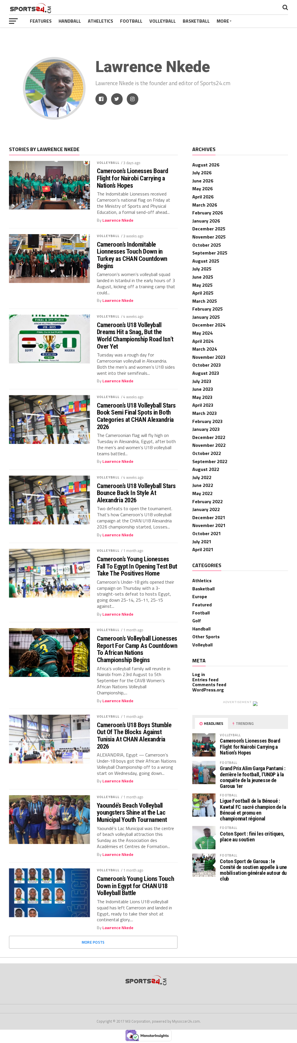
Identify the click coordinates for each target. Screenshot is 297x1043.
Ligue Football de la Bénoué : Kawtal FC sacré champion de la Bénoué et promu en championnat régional (253, 810)
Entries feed (205, 679)
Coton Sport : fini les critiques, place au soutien (252, 837)
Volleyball (162, 20)
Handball (70, 20)
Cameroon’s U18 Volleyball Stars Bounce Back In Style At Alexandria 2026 (136, 493)
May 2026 (202, 188)
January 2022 (206, 509)
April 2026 (202, 196)
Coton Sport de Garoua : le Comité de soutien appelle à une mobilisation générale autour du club (253, 870)
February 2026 (207, 212)
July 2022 (201, 477)
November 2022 (209, 445)
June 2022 (202, 485)
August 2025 (205, 260)
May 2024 (202, 332)
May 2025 (202, 285)
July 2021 (201, 541)
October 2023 (206, 364)
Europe (199, 596)
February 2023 (207, 421)
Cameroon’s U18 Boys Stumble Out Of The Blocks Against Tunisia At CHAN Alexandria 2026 (134, 735)
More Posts (93, 942)
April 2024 (202, 341)
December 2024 (208, 324)
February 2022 (207, 501)
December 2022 (208, 437)
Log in (198, 674)
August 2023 (205, 373)
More (223, 20)
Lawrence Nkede (117, 220)
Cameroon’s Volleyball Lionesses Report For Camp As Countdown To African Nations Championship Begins (137, 649)
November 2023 (209, 357)
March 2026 (204, 204)
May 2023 (202, 397)
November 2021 (209, 525)
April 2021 (202, 549)
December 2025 (208, 228)
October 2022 (206, 453)
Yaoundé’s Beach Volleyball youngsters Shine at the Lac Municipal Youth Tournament (132, 812)
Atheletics (100, 20)
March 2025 (204, 301)
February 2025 (207, 308)
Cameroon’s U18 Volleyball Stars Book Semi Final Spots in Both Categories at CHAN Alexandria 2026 (136, 416)
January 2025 (206, 316)
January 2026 (206, 220)
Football (131, 20)
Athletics (201, 580)
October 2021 (206, 533)
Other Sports (206, 636)
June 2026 (202, 180)
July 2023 (201, 381)
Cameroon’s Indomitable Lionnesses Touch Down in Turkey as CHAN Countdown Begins (132, 255)
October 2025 (206, 244)
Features (41, 20)
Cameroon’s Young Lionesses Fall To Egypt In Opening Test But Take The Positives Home (137, 566)
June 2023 (202, 389)
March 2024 (204, 348)
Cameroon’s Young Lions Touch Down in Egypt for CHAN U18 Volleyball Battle (135, 886)
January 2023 (206, 429)
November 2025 (209, 236)
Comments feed (209, 684)
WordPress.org (208, 689)
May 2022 (202, 493)
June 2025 (202, 276)
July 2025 (201, 268)
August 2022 (205, 469)
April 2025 (202, 292)
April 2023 (202, 405)
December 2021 (208, 517)
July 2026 (201, 172)
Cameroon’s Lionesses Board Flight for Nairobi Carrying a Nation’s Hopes (132, 178)
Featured (202, 604)
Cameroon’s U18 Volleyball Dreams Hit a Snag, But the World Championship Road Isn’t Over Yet (135, 335)
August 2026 (205, 164)
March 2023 (204, 413)
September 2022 (209, 461)
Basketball (196, 20)
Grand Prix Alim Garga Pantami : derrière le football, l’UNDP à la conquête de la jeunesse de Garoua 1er (252, 777)
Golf (196, 620)
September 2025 (209, 252)
